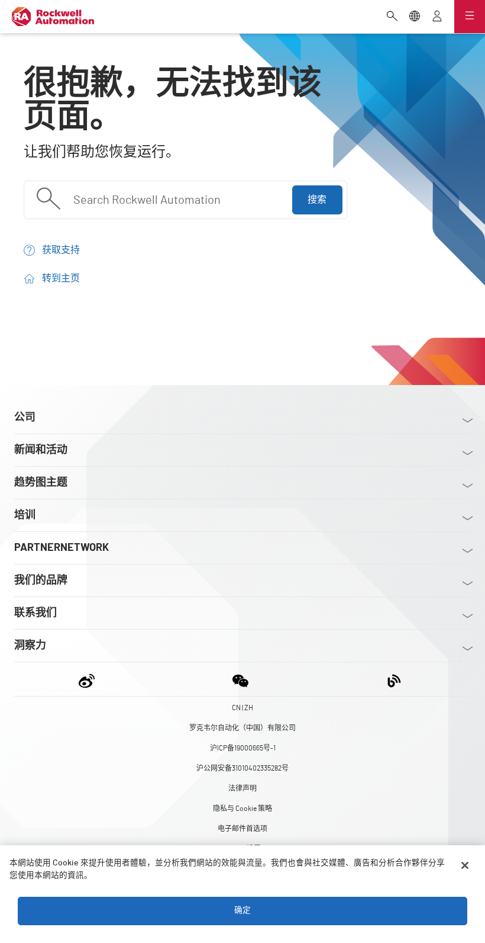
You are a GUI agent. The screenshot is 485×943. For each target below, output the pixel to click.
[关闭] (465, 865)
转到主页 (61, 278)
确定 (242, 910)
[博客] (394, 679)
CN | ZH (242, 707)
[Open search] (392, 17)
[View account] (437, 17)
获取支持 (61, 250)
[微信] (240, 679)
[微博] (89, 679)
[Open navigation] (469, 16)
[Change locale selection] (414, 17)
